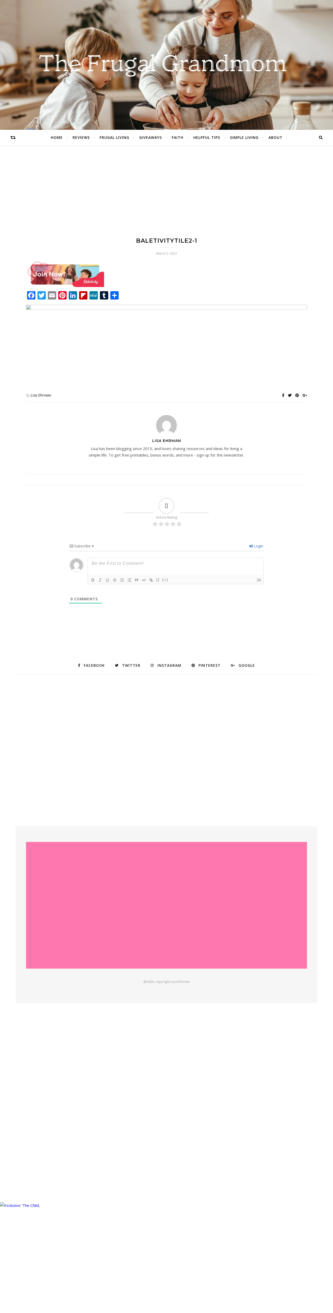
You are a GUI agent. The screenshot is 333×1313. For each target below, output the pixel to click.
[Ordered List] (122, 580)
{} (158, 580)
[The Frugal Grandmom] (166, 905)
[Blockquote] (136, 580)
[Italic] (100, 580)
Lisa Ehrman (41, 395)
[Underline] (107, 580)
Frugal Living (114, 137)
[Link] (151, 580)
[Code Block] (144, 580)
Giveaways (150, 137)
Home (57, 137)
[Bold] (93, 580)
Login (258, 545)
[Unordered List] (129, 580)
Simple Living (244, 137)
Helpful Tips (206, 137)
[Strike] (114, 580)
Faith (177, 137)
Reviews (81, 137)
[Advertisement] (166, 196)
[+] (165, 580)
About (275, 137)
